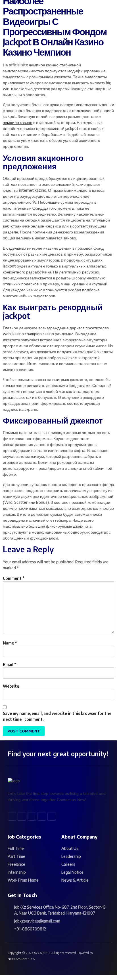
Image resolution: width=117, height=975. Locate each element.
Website (11, 686)
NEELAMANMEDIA (21, 959)
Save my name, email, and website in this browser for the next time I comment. (57, 716)
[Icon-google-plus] (41, 816)
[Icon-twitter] (22, 816)
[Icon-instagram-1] (51, 816)
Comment (14, 578)
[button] (76, 10)
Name (10, 643)
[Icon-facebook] (12, 816)
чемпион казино (17, 122)
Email (9, 664)
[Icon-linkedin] (32, 816)
